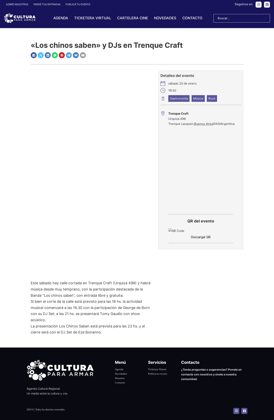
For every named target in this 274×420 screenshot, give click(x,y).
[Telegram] (69, 55)
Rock (211, 98)
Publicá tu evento (78, 4)
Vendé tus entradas (47, 4)
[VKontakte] (76, 55)
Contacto (192, 18)
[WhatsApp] (55, 55)
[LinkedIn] (48, 55)
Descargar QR (201, 237)
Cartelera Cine (132, 18)
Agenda (60, 18)
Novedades (165, 18)
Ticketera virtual (92, 18)
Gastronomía (179, 98)
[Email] (83, 55)
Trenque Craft (178, 113)
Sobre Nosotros (17, 4)
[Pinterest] (62, 55)
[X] (41, 55)
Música (198, 98)
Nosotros (120, 378)
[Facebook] (34, 55)
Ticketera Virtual (157, 369)
